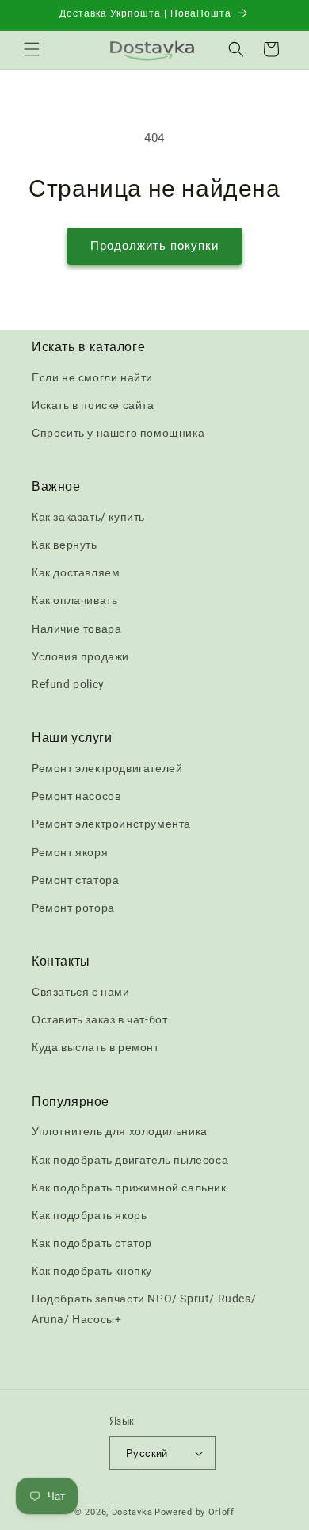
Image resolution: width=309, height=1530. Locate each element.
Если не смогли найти (92, 377)
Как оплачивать (74, 600)
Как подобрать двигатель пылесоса (130, 1159)
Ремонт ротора (73, 907)
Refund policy (68, 684)
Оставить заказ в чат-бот (99, 1019)
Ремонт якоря (70, 852)
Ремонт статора (75, 880)
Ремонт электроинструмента (111, 823)
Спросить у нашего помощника (118, 432)
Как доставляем (76, 572)
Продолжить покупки (154, 246)
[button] (31, 49)
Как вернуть (64, 544)
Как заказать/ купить (88, 517)
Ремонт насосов (76, 796)
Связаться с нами (81, 991)
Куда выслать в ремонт (95, 1047)
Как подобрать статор (92, 1243)
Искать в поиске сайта (93, 405)
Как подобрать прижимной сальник (129, 1187)
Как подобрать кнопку (92, 1270)
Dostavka (132, 1512)
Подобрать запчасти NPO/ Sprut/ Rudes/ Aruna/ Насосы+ (144, 1308)
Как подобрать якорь (89, 1215)
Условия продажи (80, 656)
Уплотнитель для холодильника (120, 1131)
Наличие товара (76, 628)
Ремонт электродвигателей (107, 768)
